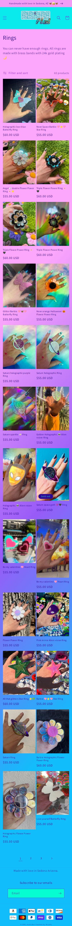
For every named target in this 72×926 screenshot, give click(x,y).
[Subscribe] (60, 893)
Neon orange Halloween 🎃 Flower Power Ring (50, 313)
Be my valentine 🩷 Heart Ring (19, 567)
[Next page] (51, 858)
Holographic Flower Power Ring (17, 835)
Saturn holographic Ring (49, 372)
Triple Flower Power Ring (49, 249)
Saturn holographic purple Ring (16, 374)
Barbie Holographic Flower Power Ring (50, 759)
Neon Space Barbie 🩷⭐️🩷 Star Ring (51, 128)
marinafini (31, 924)
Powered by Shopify (44, 924)
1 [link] (20, 858)
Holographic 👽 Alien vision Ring (17, 507)
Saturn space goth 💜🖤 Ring (51, 504)
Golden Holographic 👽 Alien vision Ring (51, 436)
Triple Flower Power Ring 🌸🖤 (51, 190)
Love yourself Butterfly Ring (51, 818)
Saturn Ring (9, 757)
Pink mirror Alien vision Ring (51, 640)
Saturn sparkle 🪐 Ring (15, 434)
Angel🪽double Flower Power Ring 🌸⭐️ (18, 190)
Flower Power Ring (13, 640)
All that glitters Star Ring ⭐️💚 (19, 698)
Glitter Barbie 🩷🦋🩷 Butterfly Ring (15, 313)
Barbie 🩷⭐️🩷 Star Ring (49, 698)
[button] (5, 18)
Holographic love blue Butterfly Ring (14, 128)
